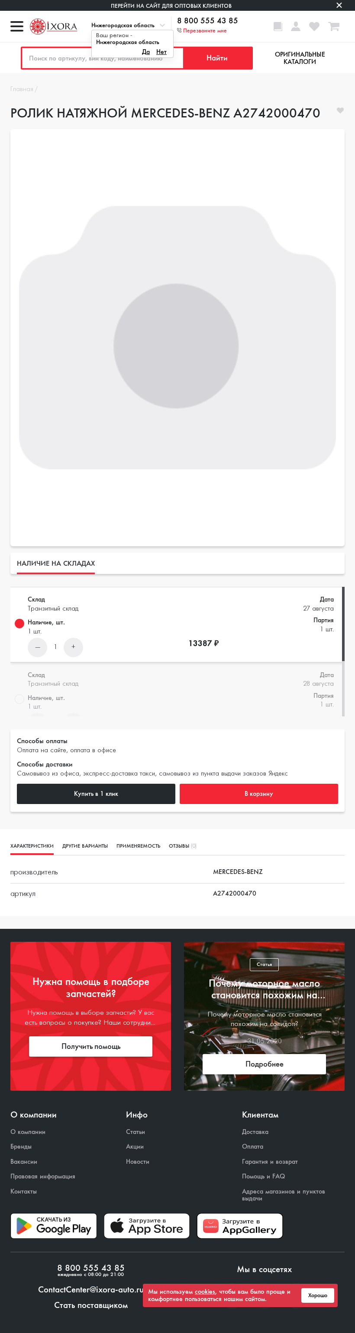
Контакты (23, 1191)
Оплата (252, 1146)
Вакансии (23, 1161)
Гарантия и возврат (270, 1161)
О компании (27, 1132)
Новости (137, 1161)
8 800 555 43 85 (207, 21)
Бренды (21, 1146)
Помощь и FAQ (263, 1176)
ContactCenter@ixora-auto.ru (91, 1289)
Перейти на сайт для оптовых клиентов (171, 5)
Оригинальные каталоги (300, 58)
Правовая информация (42, 1176)
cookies (205, 1291)
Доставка (255, 1132)
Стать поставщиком (91, 1305)
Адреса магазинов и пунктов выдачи (283, 1195)
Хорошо (317, 1295)
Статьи (135, 1132)
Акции (135, 1146)
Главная (21, 89)
